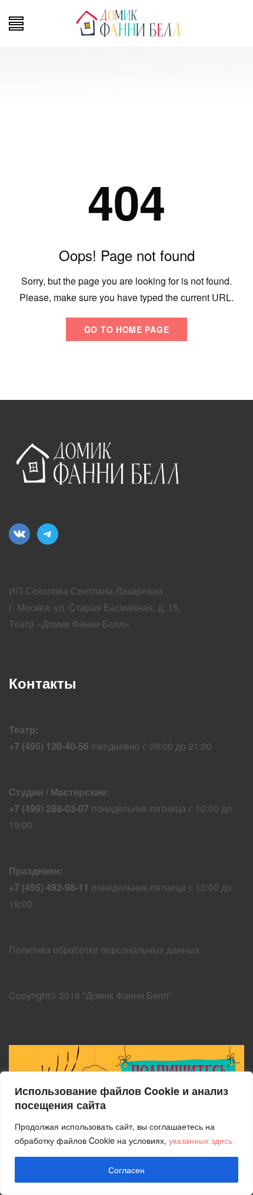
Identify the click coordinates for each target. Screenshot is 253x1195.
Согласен (126, 1170)
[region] (126, 1133)
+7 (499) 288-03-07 (49, 808)
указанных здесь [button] (200, 1140)
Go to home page (126, 329)
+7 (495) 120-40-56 (49, 746)
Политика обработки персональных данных (104, 949)
